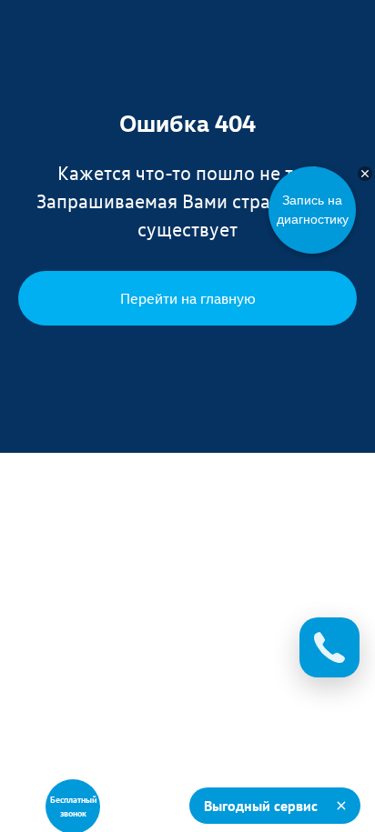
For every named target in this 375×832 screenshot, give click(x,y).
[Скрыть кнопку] (365, 173)
